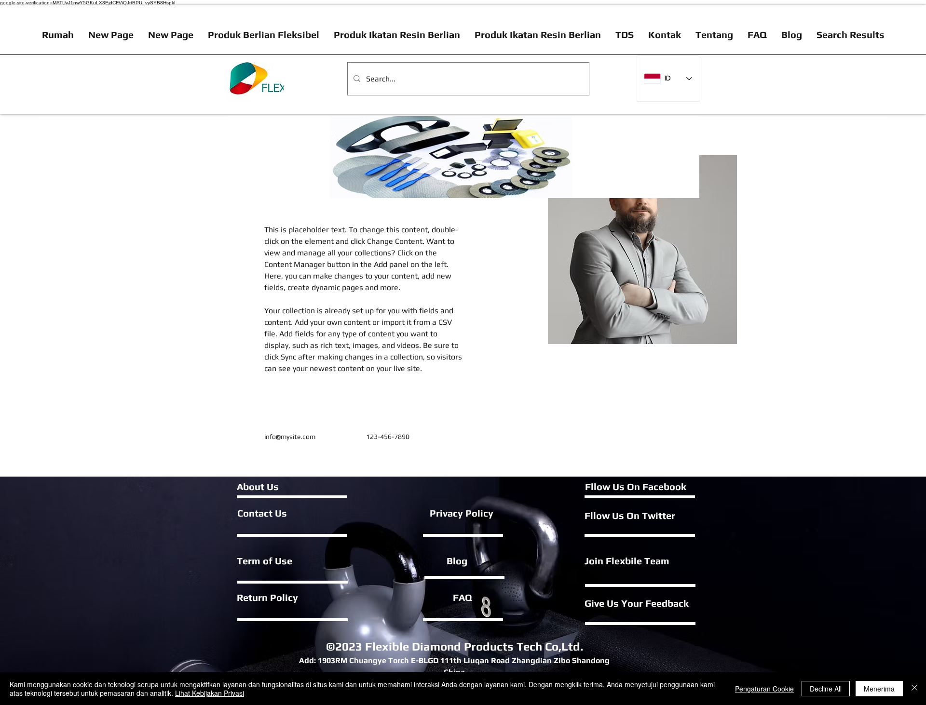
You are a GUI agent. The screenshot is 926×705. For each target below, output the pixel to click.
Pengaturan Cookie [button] (764, 688)
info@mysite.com (289, 436)
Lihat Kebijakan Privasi (209, 693)
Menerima (879, 688)
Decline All (826, 688)
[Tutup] (914, 688)
